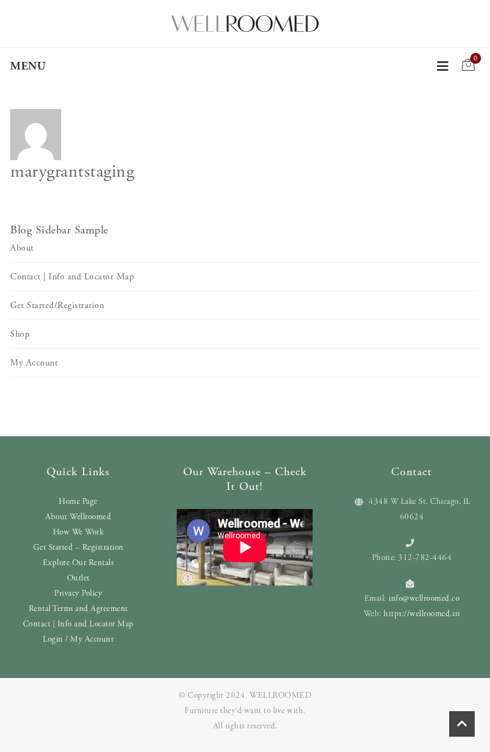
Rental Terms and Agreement (78, 608)
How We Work (78, 532)
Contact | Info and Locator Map (72, 277)
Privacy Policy (78, 593)
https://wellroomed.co (421, 613)
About (22, 248)
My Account (33, 363)
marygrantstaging (72, 171)
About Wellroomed (78, 517)
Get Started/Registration (57, 305)
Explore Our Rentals (78, 562)
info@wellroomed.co (424, 598)
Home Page (78, 501)
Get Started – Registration (78, 547)
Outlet (78, 578)
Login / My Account (78, 639)
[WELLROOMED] (245, 22)
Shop (19, 334)
